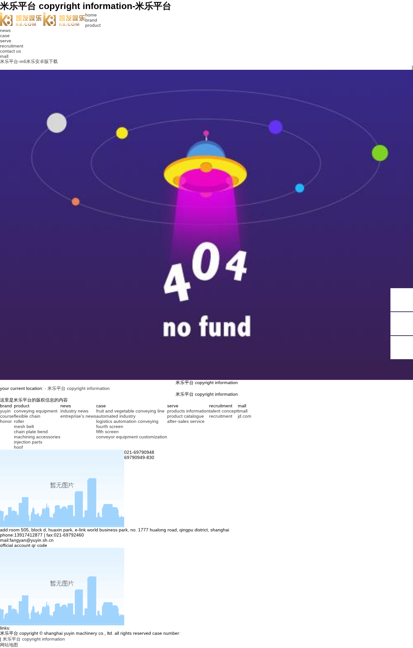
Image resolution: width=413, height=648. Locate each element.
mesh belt (24, 426)
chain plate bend (31, 431)
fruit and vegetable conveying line (130, 410)
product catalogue (185, 416)
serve (5, 40)
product (93, 25)
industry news (74, 410)
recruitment (11, 45)
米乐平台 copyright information (78, 388)
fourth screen (109, 426)
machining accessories (37, 436)
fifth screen (107, 431)
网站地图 (9, 644)
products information (188, 410)
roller (19, 421)
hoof (18, 447)
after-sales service (186, 421)
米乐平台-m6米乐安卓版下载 (29, 61)
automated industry (116, 416)
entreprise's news (78, 416)
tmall (242, 410)
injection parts (28, 441)
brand (91, 20)
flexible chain (27, 416)
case (5, 35)
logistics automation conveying (127, 421)
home (91, 14)
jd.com (244, 416)
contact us (10, 51)
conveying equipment (35, 410)
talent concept (223, 410)
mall (4, 56)
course (7, 416)
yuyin (5, 410)
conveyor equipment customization (131, 436)
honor (6, 421)
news (5, 30)
